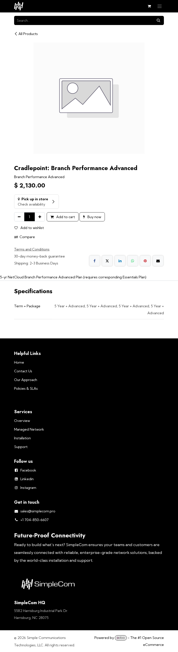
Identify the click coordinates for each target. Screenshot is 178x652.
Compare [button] (27, 237)
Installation (22, 438)
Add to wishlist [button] (32, 228)
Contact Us (23, 371)
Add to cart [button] (65, 217)
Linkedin (27, 479)
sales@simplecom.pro (37, 511)
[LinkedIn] (120, 261)
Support (21, 447)
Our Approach (25, 380)
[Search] (158, 20)
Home (19, 362)
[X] (107, 261)
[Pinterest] (145, 261)
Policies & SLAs (26, 388)
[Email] (158, 261)
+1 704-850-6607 (34, 520)
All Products (28, 34)
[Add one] (40, 216)
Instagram (28, 487)
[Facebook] (94, 261)
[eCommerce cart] (149, 6)
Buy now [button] (94, 217)
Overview (22, 420)
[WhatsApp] (132, 261)
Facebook (28, 470)
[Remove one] (19, 216)
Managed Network (29, 429)
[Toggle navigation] (159, 6)
